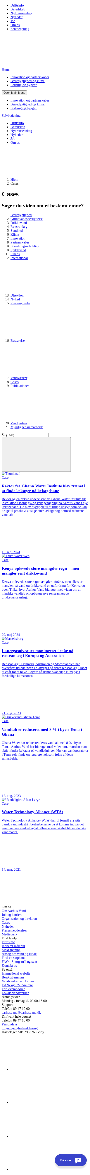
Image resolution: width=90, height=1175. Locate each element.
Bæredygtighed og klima (27, 81)
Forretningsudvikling (24, 246)
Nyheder (16, 17)
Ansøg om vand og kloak (19, 954)
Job (12, 21)
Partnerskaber (19, 242)
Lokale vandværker (15, 993)
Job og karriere (12, 915)
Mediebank (9, 934)
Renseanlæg (18, 226)
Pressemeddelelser (14, 930)
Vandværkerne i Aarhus (18, 981)
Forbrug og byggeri (23, 85)
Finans (15, 254)
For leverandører (13, 989)
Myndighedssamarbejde (26, 427)
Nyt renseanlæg (21, 13)
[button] (14, 92)
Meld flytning (11, 950)
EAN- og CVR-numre (17, 985)
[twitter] (43, 1136)
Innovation (17, 238)
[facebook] (43, 1102)
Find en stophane (13, 958)
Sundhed (16, 230)
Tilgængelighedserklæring (20, 1028)
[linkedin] (43, 1069)
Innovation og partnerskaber (29, 77)
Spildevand (18, 250)
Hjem (14, 179)
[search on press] (36, 454)
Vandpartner (18, 423)
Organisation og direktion (19, 918)
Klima (14, 234)
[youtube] (43, 1169)
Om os (15, 25)
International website (16, 973)
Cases (14, 382)
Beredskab (17, 9)
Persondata (9, 1024)
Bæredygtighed (21, 215)
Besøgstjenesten (13, 977)
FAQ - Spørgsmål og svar (19, 961)
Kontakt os (9, 965)
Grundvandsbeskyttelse (26, 219)
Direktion (17, 295)
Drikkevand (18, 223)
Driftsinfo (17, 5)
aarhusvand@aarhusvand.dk (21, 1012)
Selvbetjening (19, 29)
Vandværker (18, 378)
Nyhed (15, 299)
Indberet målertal (13, 946)
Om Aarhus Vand (14, 911)
